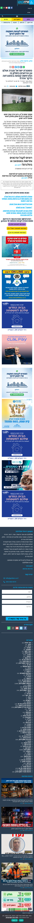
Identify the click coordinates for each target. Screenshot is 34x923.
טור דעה (28, 695)
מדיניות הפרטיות (12, 917)
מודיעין (28, 714)
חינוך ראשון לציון (25, 690)
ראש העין (28, 748)
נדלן (29, 721)
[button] (31, 2)
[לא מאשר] (31, 918)
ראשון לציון (17, 19)
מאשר (21, 920)
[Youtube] (7, 8)
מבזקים (28, 712)
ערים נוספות (6, 22)
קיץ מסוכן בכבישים (27, 913)
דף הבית (30, 8)
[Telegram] (9, 8)
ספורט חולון (27, 729)
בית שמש (28, 658)
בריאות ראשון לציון (25, 663)
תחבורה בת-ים (26, 760)
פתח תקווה (27, 743)
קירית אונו (27, 744)
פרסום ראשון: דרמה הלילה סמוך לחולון (22, 829)
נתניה (29, 724)
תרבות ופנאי (27, 767)
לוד (30, 711)
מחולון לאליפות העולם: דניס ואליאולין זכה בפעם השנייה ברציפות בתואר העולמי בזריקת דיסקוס (17, 198)
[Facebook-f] (12, 8)
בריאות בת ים (26, 660)
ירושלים (28, 700)
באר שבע (28, 653)
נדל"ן (29, 719)
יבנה (29, 697)
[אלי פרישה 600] (17, 490)
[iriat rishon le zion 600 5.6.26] (17, 428)
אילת (29, 646)
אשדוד (29, 648)
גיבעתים (28, 670)
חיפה (29, 692)
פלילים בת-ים (26, 736)
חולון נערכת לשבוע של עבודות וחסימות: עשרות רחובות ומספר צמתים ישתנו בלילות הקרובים (17, 213)
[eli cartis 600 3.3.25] (17, 364)
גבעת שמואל (27, 666)
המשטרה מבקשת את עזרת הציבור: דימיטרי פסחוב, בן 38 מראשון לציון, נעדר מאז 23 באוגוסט (17, 856)
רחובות (15, 22)
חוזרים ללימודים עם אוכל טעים (20, 204)
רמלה (29, 753)
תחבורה (28, 758)
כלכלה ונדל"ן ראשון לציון (23, 707)
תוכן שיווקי (27, 756)
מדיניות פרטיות (28, 569)
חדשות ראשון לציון (25, 683)
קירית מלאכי (27, 746)
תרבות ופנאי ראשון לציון (23, 772)
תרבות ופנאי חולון (25, 770)
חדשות (28, 678)
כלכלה (29, 702)
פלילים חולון (27, 738)
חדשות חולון (24, 61)
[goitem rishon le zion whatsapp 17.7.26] (17, 57)
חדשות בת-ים (26, 680)
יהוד (29, 699)
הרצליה (28, 675)
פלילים (28, 734)
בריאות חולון (27, 661)
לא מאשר (14, 920)
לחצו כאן (18, 165)
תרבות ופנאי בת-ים (25, 768)
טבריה (29, 694)
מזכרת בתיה (27, 716)
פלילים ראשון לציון (25, 739)
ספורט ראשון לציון (25, 731)
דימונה (28, 671)
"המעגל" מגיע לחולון (24, 207)
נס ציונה (22, 22)
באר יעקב (30, 22)
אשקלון (28, 649)
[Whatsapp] (1, 8)
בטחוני (28, 656)
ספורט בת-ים (26, 727)
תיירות (29, 763)
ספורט (29, 726)
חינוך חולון (27, 688)
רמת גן (28, 755)
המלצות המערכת (25, 673)
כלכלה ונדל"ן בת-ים (24, 704)
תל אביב (28, 765)
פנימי (29, 741)
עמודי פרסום (26, 733)
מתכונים (28, 717)
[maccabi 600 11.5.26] (17, 331)
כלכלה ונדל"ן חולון (25, 705)
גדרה (29, 668)
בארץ (29, 654)
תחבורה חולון (26, 761)
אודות (28, 12)
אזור (29, 644)
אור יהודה (28, 643)
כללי (29, 709)
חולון (28, 19)
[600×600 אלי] (17, 265)
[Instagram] (4, 8)
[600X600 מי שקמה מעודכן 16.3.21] (17, 299)
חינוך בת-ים (27, 687)
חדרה (29, 677)
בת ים (6, 19)
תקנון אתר (29, 566)
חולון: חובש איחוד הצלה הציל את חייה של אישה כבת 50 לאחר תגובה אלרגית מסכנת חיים (18, 885)
